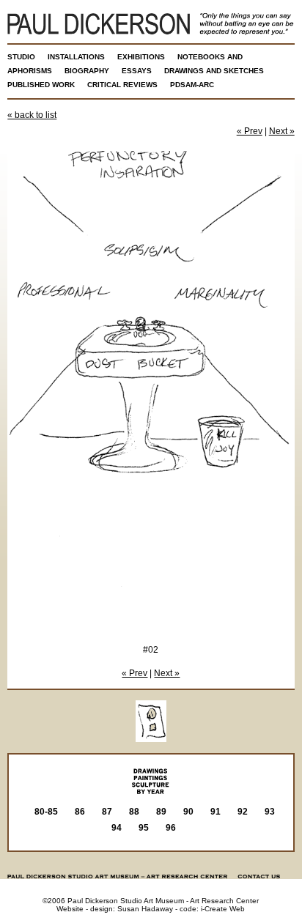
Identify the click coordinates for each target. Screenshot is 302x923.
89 (161, 812)
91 (215, 812)
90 (188, 812)
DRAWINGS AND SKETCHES (214, 71)
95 (144, 828)
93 (270, 812)
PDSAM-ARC (192, 85)
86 (80, 812)
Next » (282, 131)
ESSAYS (137, 71)
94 (116, 828)
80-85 (46, 812)
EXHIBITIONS (141, 57)
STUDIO (21, 57)
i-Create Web (223, 909)
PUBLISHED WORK (41, 85)
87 (107, 812)
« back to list (31, 115)
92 (242, 812)
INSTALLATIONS (76, 57)
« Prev (249, 131)
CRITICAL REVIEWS (122, 85)
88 (134, 812)
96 (171, 828)
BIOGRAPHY (87, 71)
